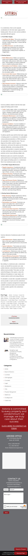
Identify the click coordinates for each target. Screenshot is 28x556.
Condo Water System (11, 303)
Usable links (8, 400)
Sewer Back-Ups (14, 323)
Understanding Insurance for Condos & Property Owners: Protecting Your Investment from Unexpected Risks (17, 340)
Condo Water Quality (11, 301)
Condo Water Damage (14, 296)
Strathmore (7, 394)
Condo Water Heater (14, 298)
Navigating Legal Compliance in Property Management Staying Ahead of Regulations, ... (17, 357)
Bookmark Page (21, 553)
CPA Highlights (8, 377)
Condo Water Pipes (13, 300)
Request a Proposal (21, 549)
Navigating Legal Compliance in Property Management (16, 352)
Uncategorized (8, 397)
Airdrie (10, 295)
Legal (6, 383)
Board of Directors (9, 371)
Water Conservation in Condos (13, 306)
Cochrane (15, 295)
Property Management (10, 392)
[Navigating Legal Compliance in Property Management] (6, 350)
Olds (18, 305)
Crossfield (13, 305)
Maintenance (8, 386)
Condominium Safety (14, 317)
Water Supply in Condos (16, 308)
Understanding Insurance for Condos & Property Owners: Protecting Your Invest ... (17, 345)
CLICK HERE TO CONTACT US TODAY (14, 427)
